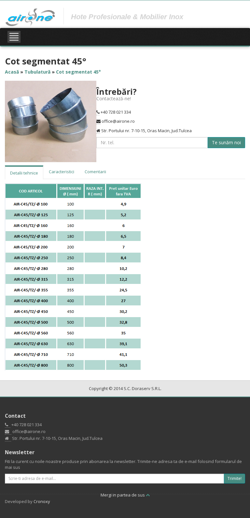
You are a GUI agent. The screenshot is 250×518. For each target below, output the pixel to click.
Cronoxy (42, 501)
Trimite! (235, 478)
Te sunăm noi (226, 142)
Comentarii (95, 172)
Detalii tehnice (24, 173)
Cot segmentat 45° (78, 72)
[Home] (30, 16)
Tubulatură (37, 72)
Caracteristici (61, 172)
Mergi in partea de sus (123, 495)
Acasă (12, 72)
